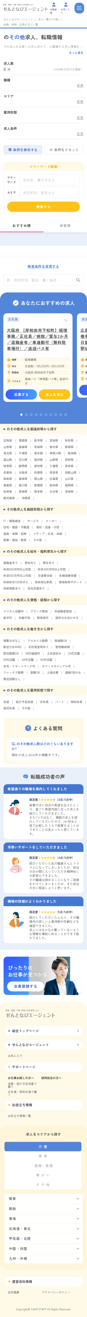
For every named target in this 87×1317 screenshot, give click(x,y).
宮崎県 (69, 491)
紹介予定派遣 (24, 702)
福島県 (23, 447)
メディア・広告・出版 (47, 533)
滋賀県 (69, 466)
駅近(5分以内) (12, 647)
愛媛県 (38, 485)
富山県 (7, 459)
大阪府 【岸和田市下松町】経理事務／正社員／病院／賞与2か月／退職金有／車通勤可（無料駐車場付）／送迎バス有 (37, 339)
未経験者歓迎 (63, 611)
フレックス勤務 (13, 672)
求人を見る (55, 394)
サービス (33, 521)
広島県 (54, 479)
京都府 (7, 472)
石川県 (23, 459)
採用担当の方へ (51, 1078)
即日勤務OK (11, 653)
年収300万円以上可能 (17, 569)
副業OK (35, 672)
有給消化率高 (43, 582)
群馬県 (69, 447)
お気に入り (15, 1056)
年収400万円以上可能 (52, 569)
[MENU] (79, 8)
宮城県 (54, 440)
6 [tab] (46, 415)
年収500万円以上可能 (17, 575)
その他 (37, 540)
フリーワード (11, 179)
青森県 (23, 440)
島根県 (23, 479)
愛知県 (38, 466)
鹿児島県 (9, 498)
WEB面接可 (33, 653)
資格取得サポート (70, 582)
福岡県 (69, 485)
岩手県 (38, 440)
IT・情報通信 (12, 521)
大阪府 (23, 472)
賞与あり (48, 563)
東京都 (38, 453)
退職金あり (10, 563)
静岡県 (23, 466)
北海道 (7, 440)
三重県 (54, 466)
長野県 (69, 459)
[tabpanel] (37, 357)
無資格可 (43, 618)
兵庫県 (38, 472)
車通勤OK (60, 640)
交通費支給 (45, 575)
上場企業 (52, 672)
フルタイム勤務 (37, 640)
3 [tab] (31, 415)
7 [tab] (51, 415)
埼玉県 (7, 453)
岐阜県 (7, 466)
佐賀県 (7, 491)
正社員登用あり (38, 647)
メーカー (51, 521)
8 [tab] (56, 415)
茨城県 (38, 447)
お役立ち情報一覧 (19, 1116)
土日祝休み (54, 653)
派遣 (6, 702)
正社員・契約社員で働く (22, 1093)
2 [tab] (26, 415)
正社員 (44, 702)
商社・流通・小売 (47, 527)
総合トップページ (25, 1030)
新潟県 (72, 453)
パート (59, 702)
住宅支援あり (36, 588)
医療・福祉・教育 (15, 540)
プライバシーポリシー (55, 1292)
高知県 (54, 485)
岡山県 (38, 479)
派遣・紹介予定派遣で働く (22, 1085)
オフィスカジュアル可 (56, 666)
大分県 (54, 491)
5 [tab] (41, 415)
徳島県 (7, 485)
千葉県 (23, 453)
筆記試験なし (12, 679)
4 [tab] (36, 415)
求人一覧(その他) (48, 19)
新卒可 (7, 618)
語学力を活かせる (67, 618)
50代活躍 (46, 659)
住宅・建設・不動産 (16, 527)
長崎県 (23, 491)
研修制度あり (12, 588)
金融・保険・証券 (15, 533)
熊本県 (38, 491)
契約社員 (76, 702)
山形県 (7, 447)
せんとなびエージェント (18, 19)
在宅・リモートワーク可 (19, 666)
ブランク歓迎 (39, 611)
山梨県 (54, 459)
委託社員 (9, 708)
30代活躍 (9, 659)
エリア (11, 192)
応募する (21, 394)
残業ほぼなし (12, 640)
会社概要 (13, 1292)
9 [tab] (61, 415)
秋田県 (69, 440)
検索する (43, 206)
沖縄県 (26, 498)
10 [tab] (65, 415)
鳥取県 (7, 479)
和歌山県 (71, 472)
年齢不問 (24, 618)
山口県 (69, 479)
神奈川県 (55, 453)
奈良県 (54, 472)
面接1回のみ (73, 672)
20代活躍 (74, 653)
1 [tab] (21, 415)
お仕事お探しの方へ (21, 1078)
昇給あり (30, 563)
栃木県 (54, 447)
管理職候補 (62, 647)
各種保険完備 (68, 575)
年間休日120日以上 (15, 582)
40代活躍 (28, 659)
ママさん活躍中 (13, 611)
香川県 (23, 485)
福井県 (38, 459)
